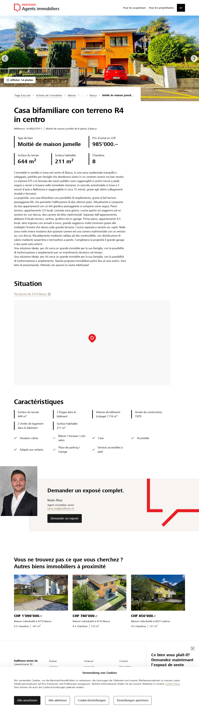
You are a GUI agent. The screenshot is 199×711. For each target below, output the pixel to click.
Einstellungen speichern (132, 700)
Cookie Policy (172, 683)
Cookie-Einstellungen (92, 700)
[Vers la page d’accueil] (36, 7)
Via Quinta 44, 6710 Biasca (30, 294)
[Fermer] (192, 648)
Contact (123, 661)
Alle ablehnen (58, 700)
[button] (181, 8)
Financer (89, 661)
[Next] (194, 58)
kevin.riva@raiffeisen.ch (60, 508)
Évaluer (53, 661)
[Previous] (5, 58)
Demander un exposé (65, 518)
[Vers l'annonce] (41, 593)
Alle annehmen (27, 700)
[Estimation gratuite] (99, 58)
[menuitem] (134, 8)
